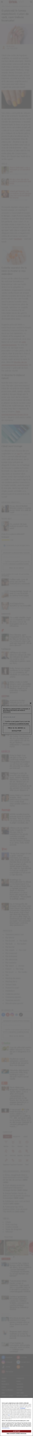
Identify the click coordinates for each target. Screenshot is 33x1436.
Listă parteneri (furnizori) (6, 1428)
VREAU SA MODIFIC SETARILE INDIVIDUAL (16, 1433)
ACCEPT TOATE (16, 1431)
